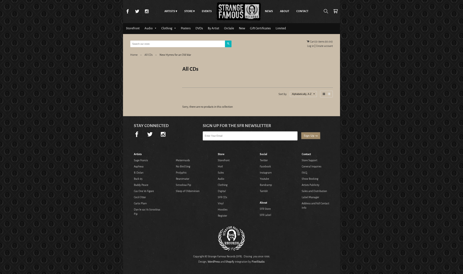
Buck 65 (138, 178)
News (269, 11)
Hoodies (223, 209)
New (242, 28)
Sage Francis (141, 160)
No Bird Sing (183, 166)
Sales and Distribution (314, 191)
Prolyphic (181, 172)
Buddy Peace (141, 185)
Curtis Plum (140, 203)
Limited (281, 28)
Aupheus (139, 166)
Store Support (309, 160)
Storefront (133, 28)
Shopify (229, 261)
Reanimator (182, 178)
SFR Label (265, 215)
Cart (335, 11)
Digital (222, 191)
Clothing (167, 28)
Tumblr (264, 191)
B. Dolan (138, 172)
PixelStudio (258, 261)
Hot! (220, 166)
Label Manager (310, 197)
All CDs (149, 54)
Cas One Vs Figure (144, 191)
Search (325, 11)
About (284, 11)
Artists (169, 11)
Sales (221, 172)
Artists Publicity (310, 185)
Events (207, 11)
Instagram (146, 11)
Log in (310, 46)
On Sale (229, 28)
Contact (302, 11)
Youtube (264, 178)
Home (238, 11)
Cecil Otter (140, 197)
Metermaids (183, 160)
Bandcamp (266, 185)
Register (222, 215)
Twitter (137, 11)
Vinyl (221, 203)
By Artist (213, 28)
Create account (324, 46)
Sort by (283, 94)
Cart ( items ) (321, 41)
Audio (149, 28)
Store (188, 11)
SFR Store (265, 208)
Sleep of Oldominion (187, 191)
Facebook (127, 11)
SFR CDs (222, 197)
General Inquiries (311, 166)
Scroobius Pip (183, 185)
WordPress (214, 261)
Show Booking (310, 178)
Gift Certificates (260, 28)
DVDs (199, 28)
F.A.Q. (304, 172)
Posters (186, 28)
